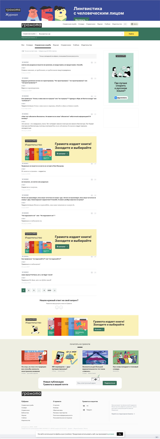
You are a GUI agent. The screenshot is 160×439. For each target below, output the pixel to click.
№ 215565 (25, 78)
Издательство (117, 24)
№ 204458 (25, 96)
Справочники (90, 24)
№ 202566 (25, 179)
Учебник (107, 24)
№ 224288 (25, 195)
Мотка (86, 428)
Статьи (24, 373)
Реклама (114, 112)
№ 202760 (25, 62)
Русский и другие (32, 373)
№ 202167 (25, 163)
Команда (55, 407)
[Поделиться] (95, 63)
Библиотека (25, 412)
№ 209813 (25, 272)
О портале (56, 405)
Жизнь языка (92, 373)
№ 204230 (25, 213)
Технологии (61, 371)
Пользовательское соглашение (62, 418)
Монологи (116, 371)
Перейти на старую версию (122, 414)
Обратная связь (58, 410)
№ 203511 (25, 114)
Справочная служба (69, 24)
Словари (81, 24)
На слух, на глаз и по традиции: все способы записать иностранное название (34, 369)
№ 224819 (25, 256)
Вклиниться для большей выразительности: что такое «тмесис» (93, 369)
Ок (120, 434)
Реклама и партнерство (60, 412)
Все (23, 45)
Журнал (100, 24)
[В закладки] (91, 63)
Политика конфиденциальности (62, 415)
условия (111, 434)
